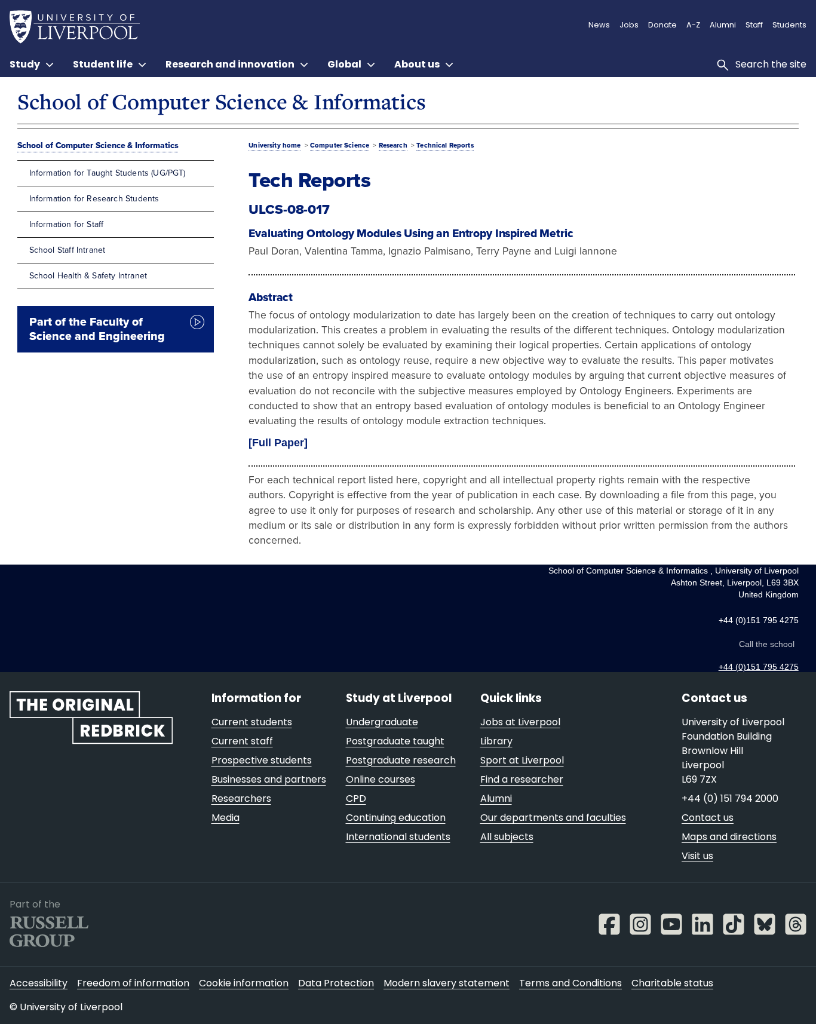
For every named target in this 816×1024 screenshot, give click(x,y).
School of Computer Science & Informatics (221, 101)
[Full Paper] (278, 443)
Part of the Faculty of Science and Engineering (97, 329)
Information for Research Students (94, 198)
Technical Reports (444, 145)
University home (274, 145)
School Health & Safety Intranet (88, 275)
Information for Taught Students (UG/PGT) (107, 173)
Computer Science (339, 145)
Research (393, 145)
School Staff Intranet (67, 250)
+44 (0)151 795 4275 (759, 667)
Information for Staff (66, 224)
